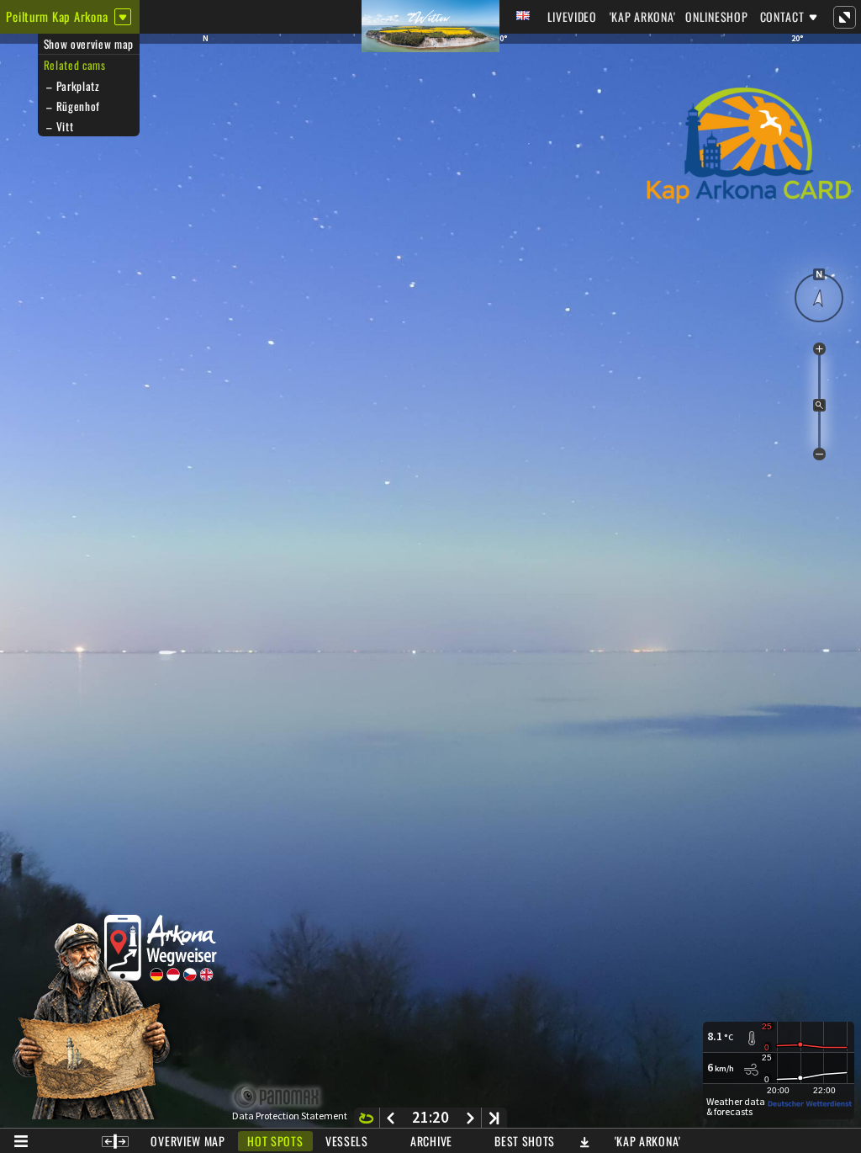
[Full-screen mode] (844, 17)
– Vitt (59, 126)
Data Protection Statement (289, 1116)
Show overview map (89, 43)
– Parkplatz (72, 85)
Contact (782, 16)
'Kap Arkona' (643, 16)
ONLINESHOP (716, 16)
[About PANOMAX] (285, 1097)
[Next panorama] (470, 1118)
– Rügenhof (72, 106)
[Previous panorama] (390, 1118)
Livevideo (572, 16)
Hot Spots (275, 1141)
